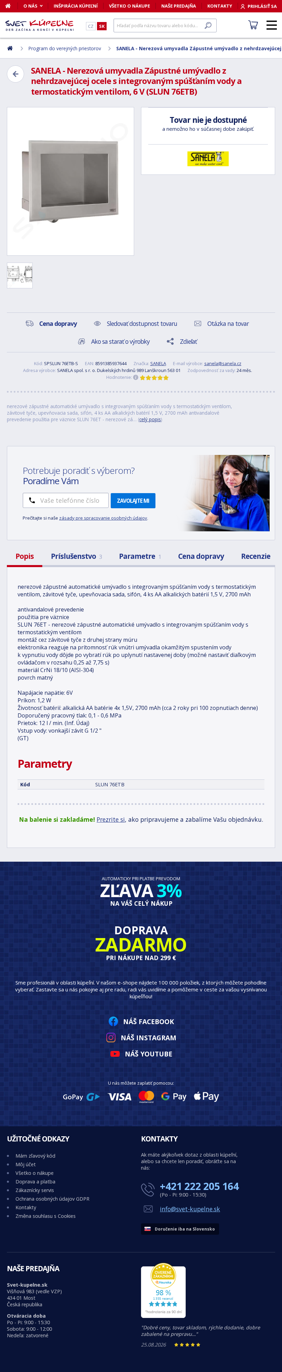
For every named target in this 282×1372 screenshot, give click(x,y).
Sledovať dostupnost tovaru (142, 323)
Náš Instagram (148, 1037)
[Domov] (11, 5)
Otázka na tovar (228, 323)
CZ (91, 26)
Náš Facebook (148, 1021)
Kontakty (219, 6)
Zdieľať (188, 341)
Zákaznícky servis (34, 1190)
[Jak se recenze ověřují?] (136, 377)
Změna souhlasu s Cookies (45, 1216)
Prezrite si (111, 819)
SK (102, 26)
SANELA (158, 363)
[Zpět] (15, 74)
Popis (24, 556)
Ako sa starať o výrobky (120, 341)
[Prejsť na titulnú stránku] (39, 25)
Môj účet (25, 1164)
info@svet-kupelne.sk (190, 1209)
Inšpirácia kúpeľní (76, 6)
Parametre (140, 556)
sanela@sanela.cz (222, 363)
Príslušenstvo (76, 556)
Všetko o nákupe (129, 6)
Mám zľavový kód (35, 1155)
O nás (30, 6)
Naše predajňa (178, 6)
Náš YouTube (148, 1054)
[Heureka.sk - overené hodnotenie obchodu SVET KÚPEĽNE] (163, 1316)
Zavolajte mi (133, 500)
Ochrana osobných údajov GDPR (52, 1198)
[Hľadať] (208, 25)
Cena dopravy (201, 556)
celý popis (150, 419)
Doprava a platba (35, 1181)
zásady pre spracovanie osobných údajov (103, 518)
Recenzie (255, 556)
